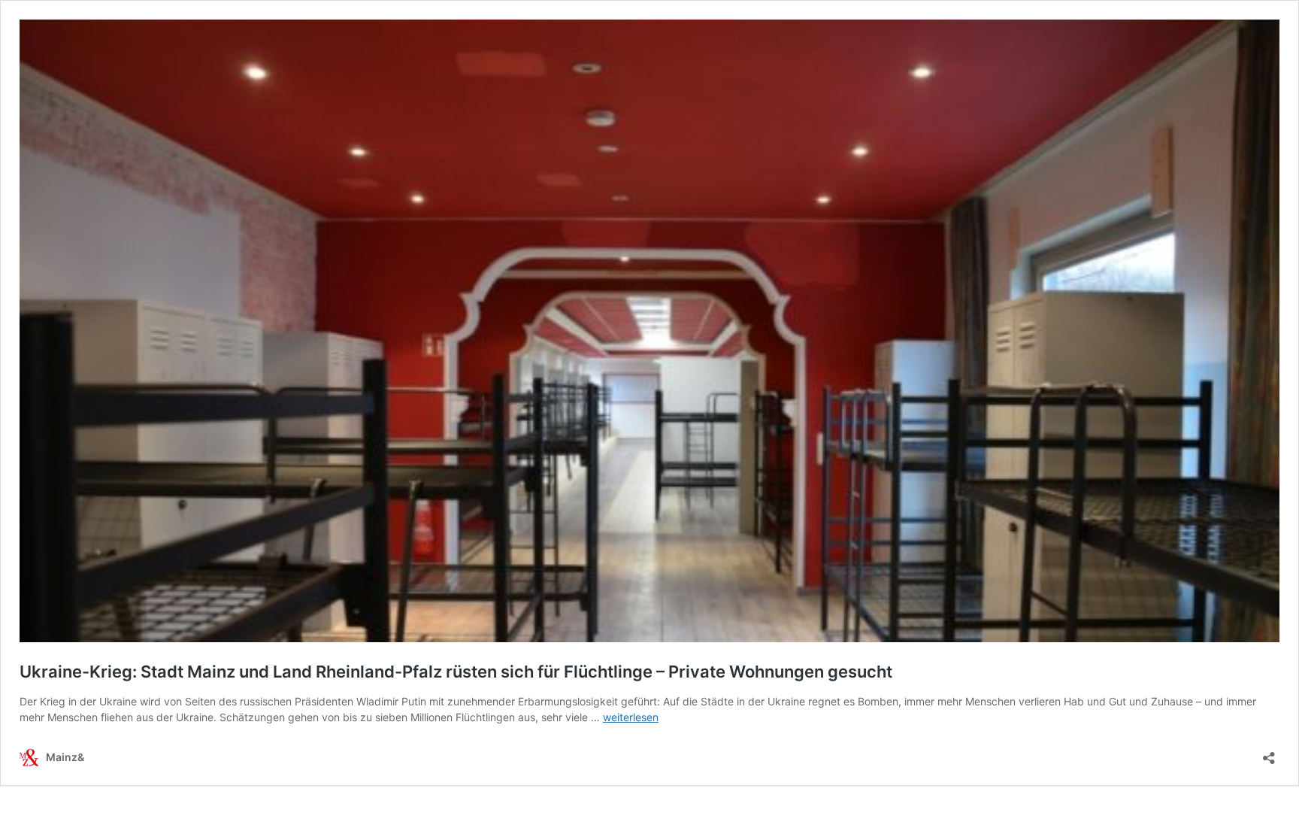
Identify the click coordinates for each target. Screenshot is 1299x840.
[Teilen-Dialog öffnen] (1268, 753)
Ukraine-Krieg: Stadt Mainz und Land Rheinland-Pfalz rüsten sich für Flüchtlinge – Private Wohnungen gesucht (456, 671)
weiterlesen (631, 717)
